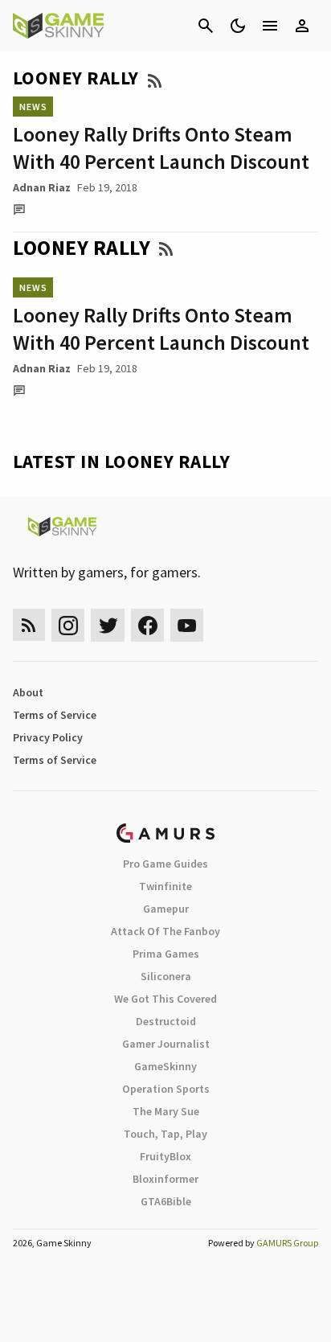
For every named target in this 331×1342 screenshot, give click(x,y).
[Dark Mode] (238, 26)
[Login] (302, 26)
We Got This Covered (165, 998)
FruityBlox (165, 1156)
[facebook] (147, 625)
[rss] (29, 625)
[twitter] (108, 625)
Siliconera (166, 976)
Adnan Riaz (42, 187)
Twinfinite (165, 886)
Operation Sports (166, 1088)
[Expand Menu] (270, 26)
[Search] (206, 26)
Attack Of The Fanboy (165, 931)
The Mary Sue (166, 1111)
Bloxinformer (165, 1179)
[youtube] (187, 625)
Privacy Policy (48, 737)
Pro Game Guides (165, 863)
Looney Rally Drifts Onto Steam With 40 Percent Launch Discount (161, 147)
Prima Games (166, 953)
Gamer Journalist (166, 1043)
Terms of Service (54, 715)
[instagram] (67, 625)
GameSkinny (165, 1066)
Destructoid (166, 1021)
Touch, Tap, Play (165, 1134)
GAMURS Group (287, 1243)
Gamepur (166, 908)
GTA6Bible (166, 1201)
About (28, 692)
